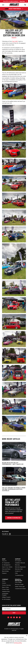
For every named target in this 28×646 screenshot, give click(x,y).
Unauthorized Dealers (20, 588)
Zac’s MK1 (15, 41)
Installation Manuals (20, 562)
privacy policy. (18, 642)
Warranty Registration (20, 567)
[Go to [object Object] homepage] (14, 624)
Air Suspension (6, 562)
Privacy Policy (5, 589)
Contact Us (18, 571)
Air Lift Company (6, 599)
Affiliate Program (6, 597)
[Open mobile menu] (3, 4)
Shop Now (22, 1)
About (3, 581)
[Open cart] (25, 5)
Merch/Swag (5, 571)
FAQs (16, 573)
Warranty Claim (19, 569)
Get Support (18, 560)
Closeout (4, 573)
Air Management (6, 565)
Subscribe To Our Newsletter (13, 517)
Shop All (4, 560)
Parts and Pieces (6, 569)
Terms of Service (6, 585)
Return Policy (5, 587)
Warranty (17, 565)
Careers (4, 583)
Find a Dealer (18, 582)
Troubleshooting (19, 575)
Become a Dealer (19, 584)
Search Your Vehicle (7, 567)
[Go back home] (14, 4)
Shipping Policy (6, 591)
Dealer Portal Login (20, 586)
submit (14, 612)
